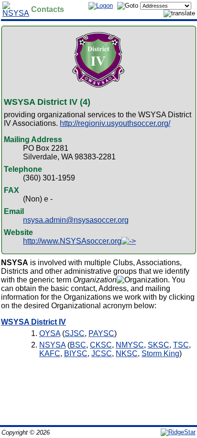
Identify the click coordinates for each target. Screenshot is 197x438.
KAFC (49, 353)
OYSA (49, 333)
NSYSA (52, 345)
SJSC (75, 333)
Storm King (160, 353)
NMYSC (130, 345)
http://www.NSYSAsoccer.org (72, 241)
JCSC (101, 353)
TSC (181, 345)
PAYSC (101, 333)
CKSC (101, 345)
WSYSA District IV (33, 322)
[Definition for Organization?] (142, 280)
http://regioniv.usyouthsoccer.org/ (115, 123)
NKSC (127, 353)
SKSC (158, 345)
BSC (78, 345)
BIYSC (76, 353)
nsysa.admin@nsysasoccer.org (76, 220)
